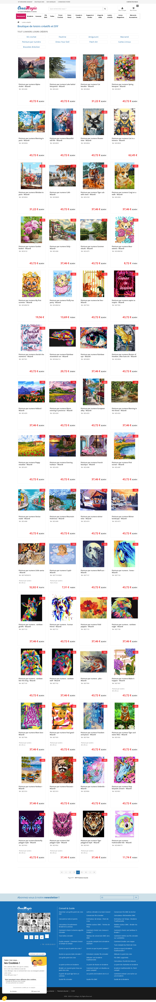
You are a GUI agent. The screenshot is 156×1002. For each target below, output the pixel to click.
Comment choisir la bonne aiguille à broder (71, 931)
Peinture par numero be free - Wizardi (92, 301)
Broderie (30, 16)
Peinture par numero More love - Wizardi (31, 733)
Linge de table (100, 16)
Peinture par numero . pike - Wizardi (92, 679)
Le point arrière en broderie (69, 965)
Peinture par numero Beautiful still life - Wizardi (62, 139)
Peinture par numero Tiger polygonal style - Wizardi (91, 841)
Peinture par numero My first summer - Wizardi (30, 301)
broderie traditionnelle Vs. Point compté (125, 969)
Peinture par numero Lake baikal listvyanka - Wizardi (62, 85)
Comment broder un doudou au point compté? (97, 969)
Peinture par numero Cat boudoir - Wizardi (90, 85)
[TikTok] (47, 937)
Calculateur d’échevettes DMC (124, 915)
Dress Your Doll (62, 42)
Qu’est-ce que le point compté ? (97, 948)
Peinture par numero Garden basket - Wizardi (30, 247)
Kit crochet (31, 37)
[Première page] (62, 872)
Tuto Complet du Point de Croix (125, 945)
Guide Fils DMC (91, 979)
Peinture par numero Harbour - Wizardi (31, 787)
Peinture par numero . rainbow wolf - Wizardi (62, 679)
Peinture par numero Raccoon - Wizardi (62, 787)
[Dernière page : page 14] (94, 872)
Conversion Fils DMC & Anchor (125, 912)
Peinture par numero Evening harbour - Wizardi (61, 463)
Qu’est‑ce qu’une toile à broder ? (70, 954)
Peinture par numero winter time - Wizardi (91, 517)
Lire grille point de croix (67, 958)
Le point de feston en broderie (97, 965)
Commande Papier (64, 2)
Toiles (52, 16)
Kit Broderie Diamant (25, 2)
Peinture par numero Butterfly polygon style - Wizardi (30, 841)
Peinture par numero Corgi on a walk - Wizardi (124, 193)
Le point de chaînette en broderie (126, 965)
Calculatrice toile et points (68, 919)
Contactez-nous (132, 2)
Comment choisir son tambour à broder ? (125, 931)
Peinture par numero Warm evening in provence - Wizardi (61, 409)
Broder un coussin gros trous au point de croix (70, 969)
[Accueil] (18, 22)
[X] (42, 937)
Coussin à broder (79, 16)
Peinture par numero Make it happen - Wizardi (123, 679)
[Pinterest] (36, 937)
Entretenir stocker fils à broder (97, 954)
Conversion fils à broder (94, 915)
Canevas (38, 16)
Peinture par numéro (31, 42)
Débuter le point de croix (123, 954)
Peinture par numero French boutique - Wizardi (92, 463)
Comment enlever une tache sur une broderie (125, 975)
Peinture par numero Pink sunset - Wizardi (122, 463)
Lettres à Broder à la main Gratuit (98, 912)
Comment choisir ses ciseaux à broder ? (97, 931)
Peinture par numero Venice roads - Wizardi (29, 517)
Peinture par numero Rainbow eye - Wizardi (92, 355)
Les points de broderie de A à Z (97, 974)
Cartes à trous (124, 42)
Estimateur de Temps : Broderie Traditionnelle (125, 920)
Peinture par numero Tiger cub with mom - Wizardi (92, 193)
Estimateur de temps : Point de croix (97, 920)
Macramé (124, 37)
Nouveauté (21, 16)
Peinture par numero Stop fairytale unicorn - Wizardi (122, 787)
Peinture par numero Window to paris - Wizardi (31, 193)
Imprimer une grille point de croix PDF (71, 913)
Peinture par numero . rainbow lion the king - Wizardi (30, 679)
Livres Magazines (120, 16)
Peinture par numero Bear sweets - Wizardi (122, 247)
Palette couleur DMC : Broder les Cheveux (125, 926)
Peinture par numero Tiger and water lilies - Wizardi (124, 733)
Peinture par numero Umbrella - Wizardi (93, 787)
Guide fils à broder (65, 979)
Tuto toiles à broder (66, 936)
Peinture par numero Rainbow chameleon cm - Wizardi (61, 355)
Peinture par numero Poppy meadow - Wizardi (29, 463)
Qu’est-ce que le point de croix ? (70, 948)
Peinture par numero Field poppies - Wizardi (91, 625)
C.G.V (73, 991)
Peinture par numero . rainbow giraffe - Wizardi (30, 625)
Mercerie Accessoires (133, 16)
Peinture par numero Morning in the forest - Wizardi (124, 409)
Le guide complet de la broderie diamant (97, 942)
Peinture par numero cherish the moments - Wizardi (31, 355)
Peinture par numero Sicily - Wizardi (60, 247)
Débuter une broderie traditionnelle (94, 959)
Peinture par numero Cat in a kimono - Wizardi (123, 139)
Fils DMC (45, 16)
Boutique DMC (39, 2)
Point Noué (69, 16)
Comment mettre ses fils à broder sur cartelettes (126, 937)
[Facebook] (26, 937)
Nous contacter (49, 991)
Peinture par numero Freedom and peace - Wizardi (92, 733)
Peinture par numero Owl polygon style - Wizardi (59, 841)
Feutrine (62, 37)
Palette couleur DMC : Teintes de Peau (98, 926)
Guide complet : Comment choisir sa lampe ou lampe (71, 942)
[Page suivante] (90, 872)
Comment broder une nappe (124, 941)
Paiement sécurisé (62, 991)
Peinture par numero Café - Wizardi (60, 193)
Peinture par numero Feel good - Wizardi (62, 733)
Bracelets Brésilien (31, 47)
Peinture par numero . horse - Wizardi (123, 571)
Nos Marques (51, 2)
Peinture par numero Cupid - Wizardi (61, 571)
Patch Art (93, 42)
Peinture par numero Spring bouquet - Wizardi (122, 85)
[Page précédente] (66, 872)
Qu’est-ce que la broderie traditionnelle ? (123, 949)
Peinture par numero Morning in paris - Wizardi (31, 139)
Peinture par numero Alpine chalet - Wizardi (29, 85)
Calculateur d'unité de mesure (125, 961)
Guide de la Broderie (121, 979)
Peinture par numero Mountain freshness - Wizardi (62, 517)
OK (136, 897)
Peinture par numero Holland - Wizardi (30, 409)
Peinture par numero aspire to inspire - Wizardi (123, 301)
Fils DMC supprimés (121, 958)
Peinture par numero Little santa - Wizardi (31, 571)
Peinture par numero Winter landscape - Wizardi (123, 517)
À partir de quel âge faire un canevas (69, 975)
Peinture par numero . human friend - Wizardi (61, 625)
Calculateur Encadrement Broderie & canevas (68, 926)
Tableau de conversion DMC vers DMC (98, 937)
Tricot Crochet (60, 16)
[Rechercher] (105, 9)
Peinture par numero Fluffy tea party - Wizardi (62, 301)
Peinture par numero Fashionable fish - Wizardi (121, 841)
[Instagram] (31, 937)
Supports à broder (90, 16)
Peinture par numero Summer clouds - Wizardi (92, 247)
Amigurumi (93, 37)
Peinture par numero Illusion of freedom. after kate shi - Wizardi (124, 355)
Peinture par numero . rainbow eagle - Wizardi (124, 625)
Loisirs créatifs (109, 16)
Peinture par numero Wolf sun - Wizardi (93, 571)
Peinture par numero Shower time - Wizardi (92, 139)
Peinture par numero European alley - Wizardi (93, 409)
